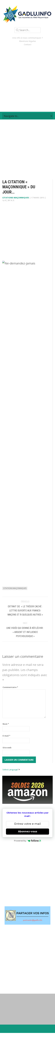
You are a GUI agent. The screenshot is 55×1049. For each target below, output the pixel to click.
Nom (6, 724)
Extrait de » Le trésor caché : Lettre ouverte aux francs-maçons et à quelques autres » (25, 610)
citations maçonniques (15, 197)
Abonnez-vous (27, 831)
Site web (7, 747)
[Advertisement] (27, 79)
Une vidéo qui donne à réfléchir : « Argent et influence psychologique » (25, 632)
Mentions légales (27, 41)
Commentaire (10, 687)
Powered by (20, 840)
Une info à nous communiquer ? (27, 37)
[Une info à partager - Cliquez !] (27, 915)
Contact (27, 44)
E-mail (6, 735)
